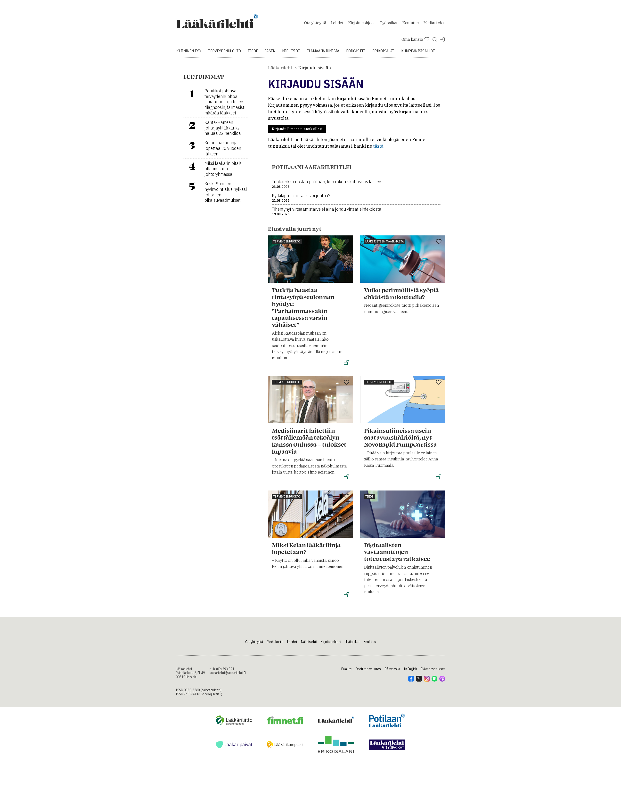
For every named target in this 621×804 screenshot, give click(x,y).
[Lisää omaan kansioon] (346, 242)
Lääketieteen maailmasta (384, 241)
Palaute (346, 669)
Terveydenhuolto (224, 50)
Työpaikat (389, 22)
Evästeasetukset (433, 669)
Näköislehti (309, 642)
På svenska (392, 669)
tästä (378, 146)
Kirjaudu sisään (314, 68)
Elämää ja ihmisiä (323, 50)
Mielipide (291, 50)
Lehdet (337, 22)
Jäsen (270, 50)
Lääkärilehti (281, 68)
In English (410, 669)
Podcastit (356, 50)
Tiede (253, 50)
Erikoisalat (383, 50)
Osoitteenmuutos (368, 669)
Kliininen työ (188, 50)
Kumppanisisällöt (418, 50)
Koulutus (410, 22)
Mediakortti (275, 642)
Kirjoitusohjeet (361, 22)
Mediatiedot (434, 22)
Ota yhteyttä (315, 22)
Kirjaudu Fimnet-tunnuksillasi (297, 129)
